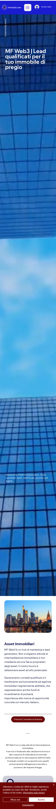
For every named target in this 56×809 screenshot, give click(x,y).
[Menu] (27, 7)
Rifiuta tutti (15, 799)
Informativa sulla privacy (34, 792)
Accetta (41, 799)
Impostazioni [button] (28, 804)
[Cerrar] (52, 786)
